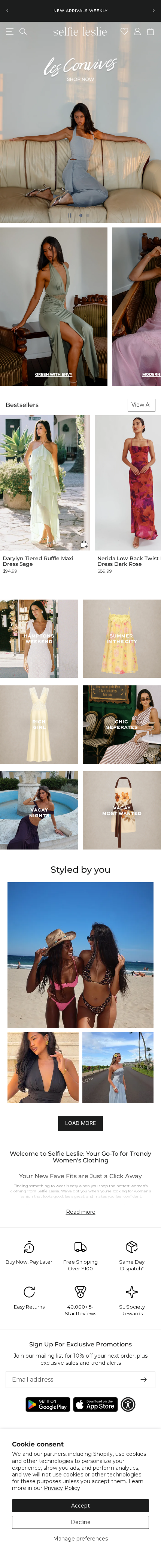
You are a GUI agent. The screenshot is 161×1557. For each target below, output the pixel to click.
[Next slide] (153, 10)
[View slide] (80, 122)
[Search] (23, 31)
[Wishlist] (124, 31)
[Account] (137, 31)
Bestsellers (22, 404)
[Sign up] (144, 1380)
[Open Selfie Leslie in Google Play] (47, 1404)
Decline (81, 1522)
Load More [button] (80, 1123)
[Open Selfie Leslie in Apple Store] (95, 1404)
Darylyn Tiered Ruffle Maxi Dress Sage (38, 561)
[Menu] (9, 31)
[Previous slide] (7, 10)
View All (141, 404)
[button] (84, 544)
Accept (80, 1505)
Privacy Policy (62, 1488)
